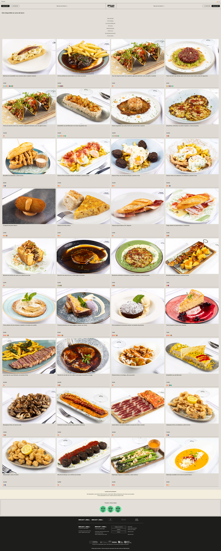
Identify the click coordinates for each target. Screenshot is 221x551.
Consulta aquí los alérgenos (110, 491)
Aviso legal (130, 526)
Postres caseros (110, 35)
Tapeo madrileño (110, 18)
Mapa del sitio (131, 534)
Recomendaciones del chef (110, 33)
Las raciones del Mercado (110, 23)
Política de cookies (131, 529)
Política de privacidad (132, 528)
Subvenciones (131, 531)
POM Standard (126, 548)
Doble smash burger (110, 28)
